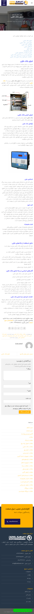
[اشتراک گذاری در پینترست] (12, 328)
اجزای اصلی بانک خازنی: (26, 43)
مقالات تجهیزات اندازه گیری (25, 456)
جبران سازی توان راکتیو (26, 354)
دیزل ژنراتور (30, 427)
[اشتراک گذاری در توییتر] (18, 328)
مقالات (20, 14)
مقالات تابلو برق (28, 450)
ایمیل (29, 391)
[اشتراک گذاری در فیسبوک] (21, 328)
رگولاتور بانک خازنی (27, 45)
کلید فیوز (29, 49)
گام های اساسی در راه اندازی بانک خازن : (21, 55)
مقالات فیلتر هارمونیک (26, 479)
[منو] (32, 3)
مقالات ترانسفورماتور (27, 459)
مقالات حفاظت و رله (27, 466)
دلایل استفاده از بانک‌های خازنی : (23, 53)
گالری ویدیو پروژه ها (27, 434)
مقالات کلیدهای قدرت (26, 482)
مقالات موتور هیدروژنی (26, 485)
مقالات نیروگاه (29, 488)
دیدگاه (28, 369)
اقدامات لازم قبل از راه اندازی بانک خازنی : (21, 57)
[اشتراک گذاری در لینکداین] (9, 328)
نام (29, 383)
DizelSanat (9, 21)
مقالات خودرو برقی (28, 469)
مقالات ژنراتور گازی (27, 472)
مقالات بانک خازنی (15, 14)
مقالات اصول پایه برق (27, 443)
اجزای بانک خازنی (27, 41)
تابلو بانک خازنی (5, 354)
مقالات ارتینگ (29, 440)
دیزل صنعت (29, 431)
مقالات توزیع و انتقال (27, 463)
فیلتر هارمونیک (28, 51)
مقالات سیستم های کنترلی (25, 475)
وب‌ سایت (28, 398)
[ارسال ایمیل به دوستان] (15, 328)
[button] (22, 610)
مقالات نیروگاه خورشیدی (26, 491)
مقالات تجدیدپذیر (28, 453)
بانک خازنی (26, 336)
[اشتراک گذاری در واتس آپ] (24, 328)
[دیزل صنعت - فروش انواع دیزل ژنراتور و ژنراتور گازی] (19, 3)
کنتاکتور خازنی (28, 47)
